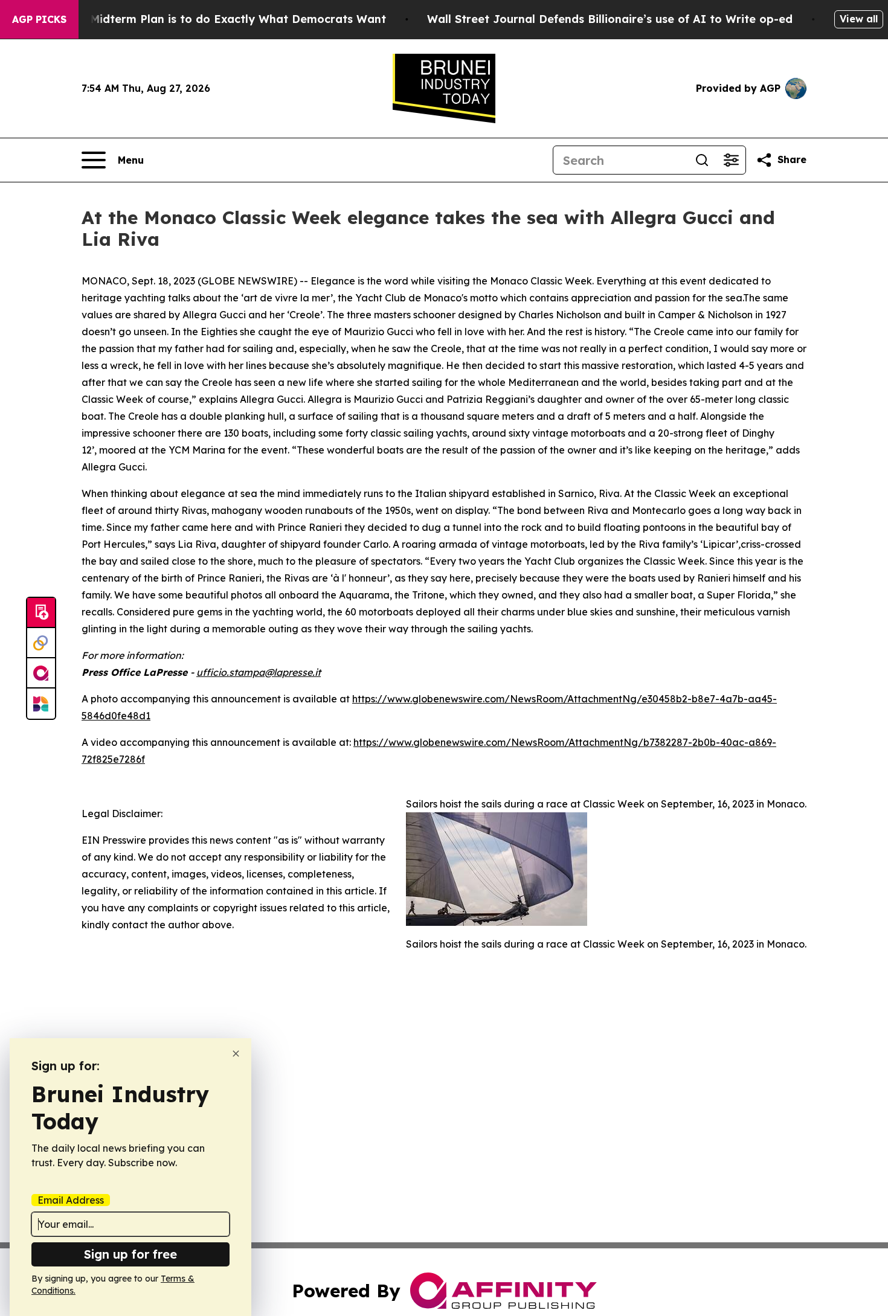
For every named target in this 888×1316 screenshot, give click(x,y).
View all (859, 19)
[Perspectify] (41, 643)
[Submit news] (41, 613)
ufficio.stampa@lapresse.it (258, 672)
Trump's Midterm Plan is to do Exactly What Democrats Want (214, 19)
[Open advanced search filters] (730, 160)
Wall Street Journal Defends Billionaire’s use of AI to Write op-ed (610, 19)
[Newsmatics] (41, 703)
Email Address (70, 1200)
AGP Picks (39, 19)
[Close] (236, 1053)
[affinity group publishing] (41, 673)
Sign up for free (130, 1254)
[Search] (701, 160)
